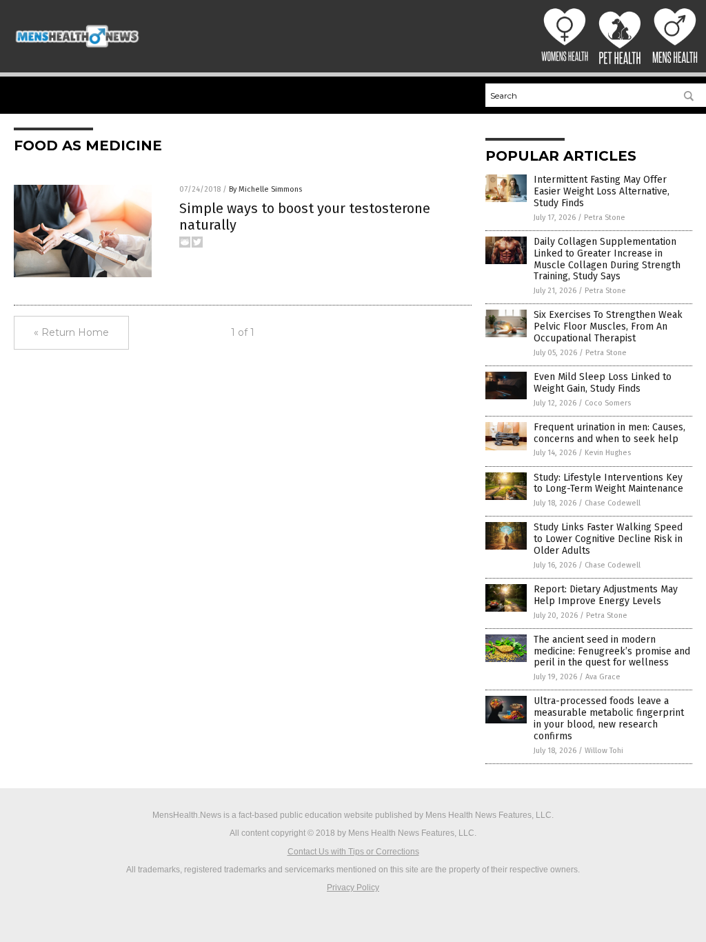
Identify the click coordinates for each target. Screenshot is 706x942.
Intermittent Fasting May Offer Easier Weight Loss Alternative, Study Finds (601, 191)
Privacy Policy (353, 887)
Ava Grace (603, 676)
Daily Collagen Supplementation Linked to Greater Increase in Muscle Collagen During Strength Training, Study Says (607, 259)
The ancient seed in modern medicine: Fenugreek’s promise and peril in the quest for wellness (612, 651)
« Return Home (71, 332)
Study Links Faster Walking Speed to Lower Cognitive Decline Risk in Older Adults (608, 539)
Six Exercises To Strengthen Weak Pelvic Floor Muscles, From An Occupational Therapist (608, 326)
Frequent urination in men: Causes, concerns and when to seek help (609, 433)
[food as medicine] (77, 47)
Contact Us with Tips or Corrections (353, 851)
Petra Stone (604, 217)
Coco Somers (608, 403)
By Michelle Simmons (265, 189)
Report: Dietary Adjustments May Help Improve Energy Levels (606, 595)
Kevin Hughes (608, 452)
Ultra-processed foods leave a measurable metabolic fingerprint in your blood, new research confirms (609, 718)
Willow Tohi (604, 750)
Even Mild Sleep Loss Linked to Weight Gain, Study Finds (603, 382)
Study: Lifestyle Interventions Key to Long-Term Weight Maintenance (608, 483)
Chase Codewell (613, 503)
